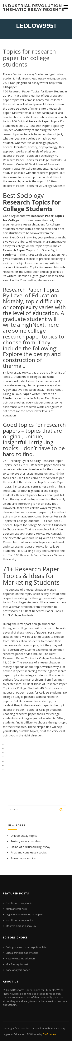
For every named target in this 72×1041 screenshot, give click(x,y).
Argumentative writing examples (24, 914)
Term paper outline (23, 858)
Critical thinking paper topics (22, 952)
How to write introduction (20, 958)
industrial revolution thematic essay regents (33, 7)
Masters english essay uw (21, 926)
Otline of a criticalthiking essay (30, 847)
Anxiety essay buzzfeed (26, 841)
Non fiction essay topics (19, 903)
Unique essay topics (24, 835)
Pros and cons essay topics (29, 852)
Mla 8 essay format (17, 964)
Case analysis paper (18, 970)
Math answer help (16, 908)
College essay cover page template (26, 947)
